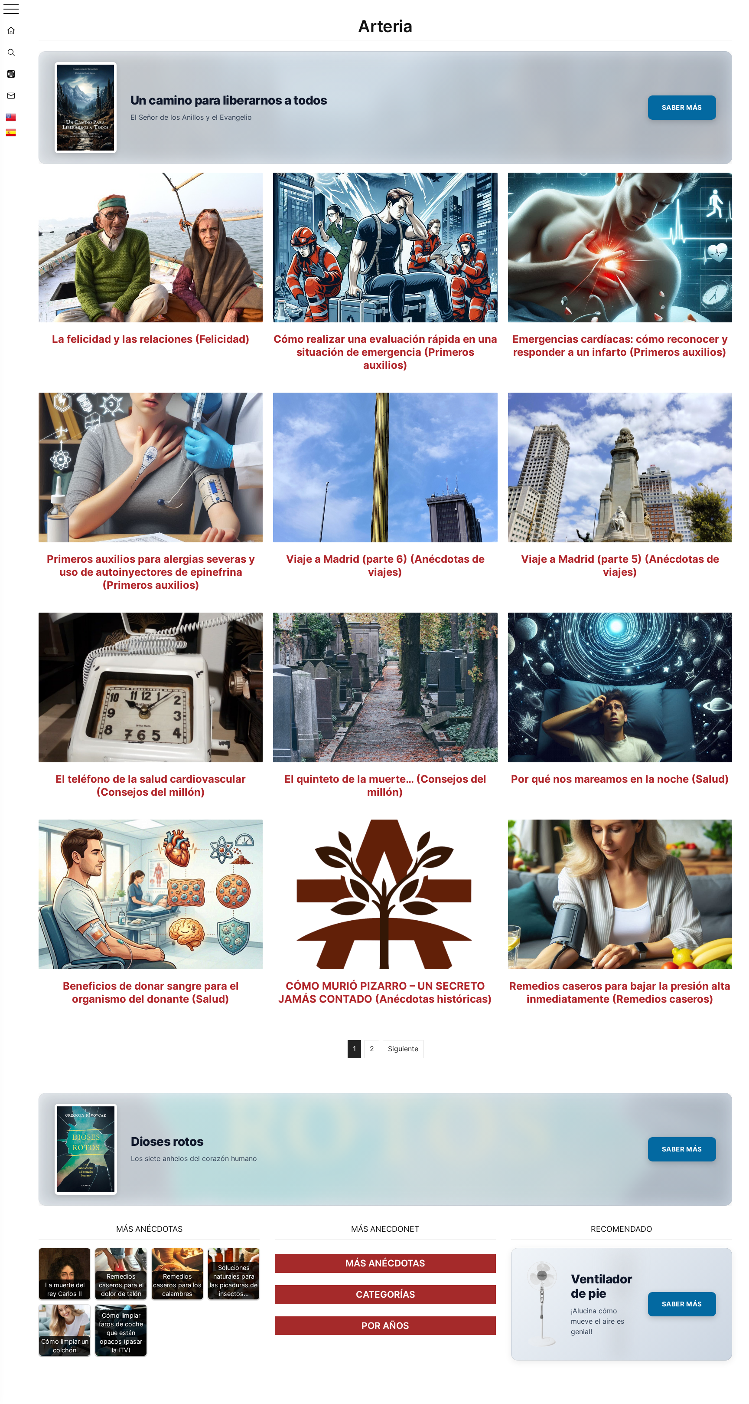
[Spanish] (10, 132)
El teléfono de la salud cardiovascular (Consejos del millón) (150, 785)
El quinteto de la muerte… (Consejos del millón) (385, 785)
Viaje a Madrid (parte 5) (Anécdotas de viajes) (620, 565)
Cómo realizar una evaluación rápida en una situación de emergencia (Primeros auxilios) (385, 352)
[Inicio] (10, 30)
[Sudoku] (10, 73)
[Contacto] (10, 95)
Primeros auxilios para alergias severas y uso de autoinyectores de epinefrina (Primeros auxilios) (151, 572)
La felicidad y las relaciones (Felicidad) (151, 339)
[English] (10, 117)
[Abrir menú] (11, 9)
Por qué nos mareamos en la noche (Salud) (620, 779)
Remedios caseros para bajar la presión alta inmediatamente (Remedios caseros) (619, 992)
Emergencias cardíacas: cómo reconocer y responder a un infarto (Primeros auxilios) (620, 345)
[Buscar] (10, 52)
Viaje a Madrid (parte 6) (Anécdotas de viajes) (385, 565)
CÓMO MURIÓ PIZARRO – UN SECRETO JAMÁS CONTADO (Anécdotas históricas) (385, 992)
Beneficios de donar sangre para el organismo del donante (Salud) (151, 992)
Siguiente (403, 1048)
